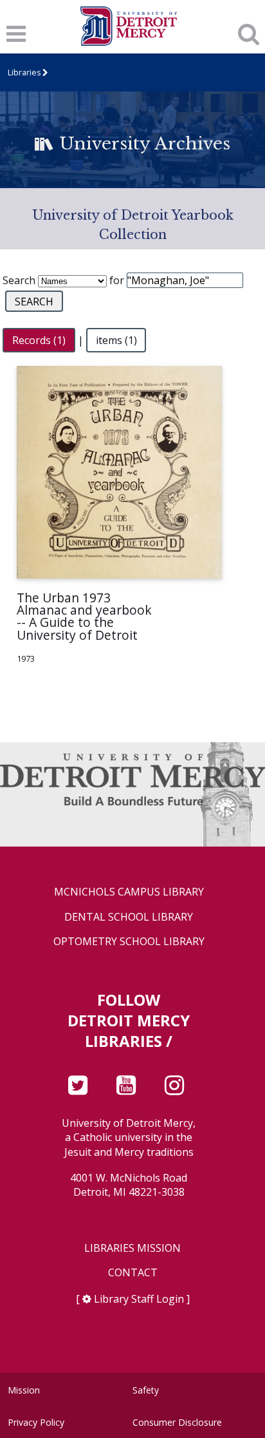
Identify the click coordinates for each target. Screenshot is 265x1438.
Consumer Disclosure (177, 1422)
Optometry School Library (129, 941)
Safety (145, 1390)
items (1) (116, 340)
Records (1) (39, 340)
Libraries (24, 72)
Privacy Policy (36, 1422)
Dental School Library (128, 917)
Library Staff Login (139, 1299)
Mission (24, 1390)
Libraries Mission (132, 1248)
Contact (133, 1273)
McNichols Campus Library (129, 892)
